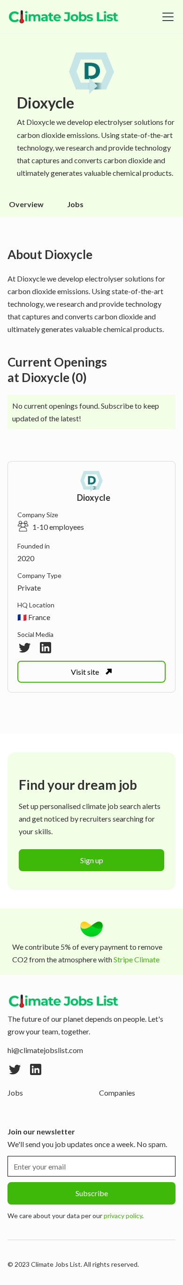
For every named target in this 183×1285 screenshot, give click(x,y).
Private (29, 587)
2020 (25, 558)
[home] (64, 17)
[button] (166, 17)
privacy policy (123, 1216)
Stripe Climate (137, 959)
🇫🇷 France (33, 617)
